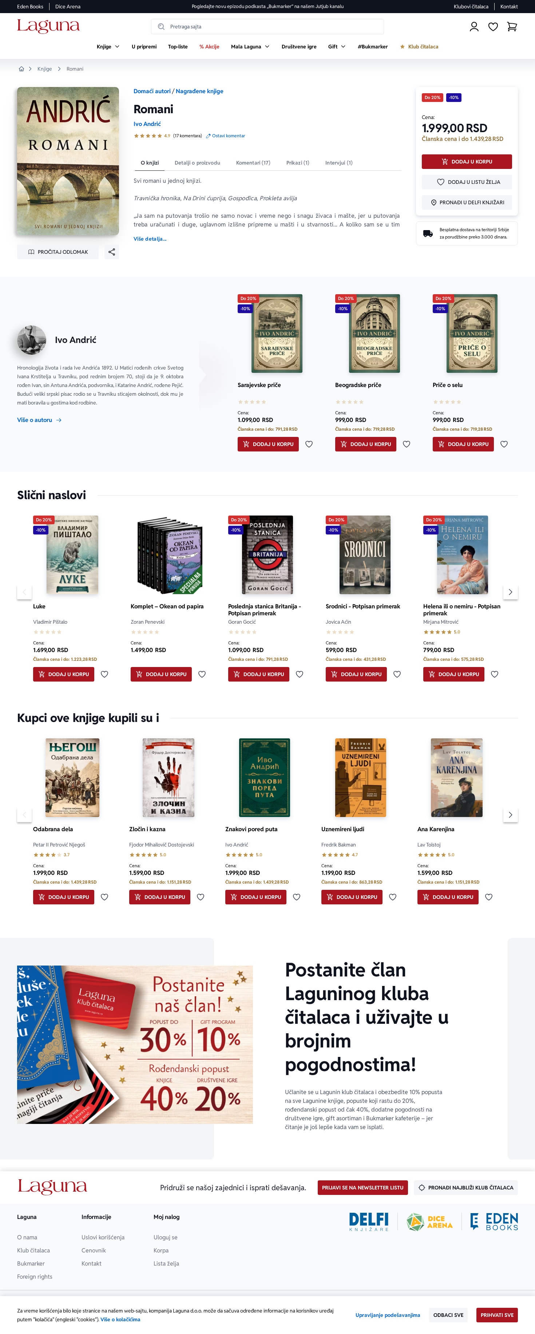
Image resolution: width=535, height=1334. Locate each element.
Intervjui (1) (339, 162)
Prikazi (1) (298, 162)
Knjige (44, 69)
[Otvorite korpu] (512, 26)
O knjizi (150, 162)
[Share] (111, 252)
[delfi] (369, 1222)
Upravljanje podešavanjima (388, 1315)
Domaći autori (152, 91)
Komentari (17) (253, 162)
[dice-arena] (430, 1222)
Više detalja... (150, 239)
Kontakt (509, 6)
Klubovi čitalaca (471, 6)
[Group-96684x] (494, 1222)
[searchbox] (267, 26)
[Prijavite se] (474, 26)
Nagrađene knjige (199, 91)
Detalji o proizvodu (197, 162)
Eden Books (30, 6)
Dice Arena (67, 6)
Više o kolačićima (120, 1319)
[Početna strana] (50, 26)
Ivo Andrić (147, 124)
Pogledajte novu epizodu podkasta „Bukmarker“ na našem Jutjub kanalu (268, 6)
